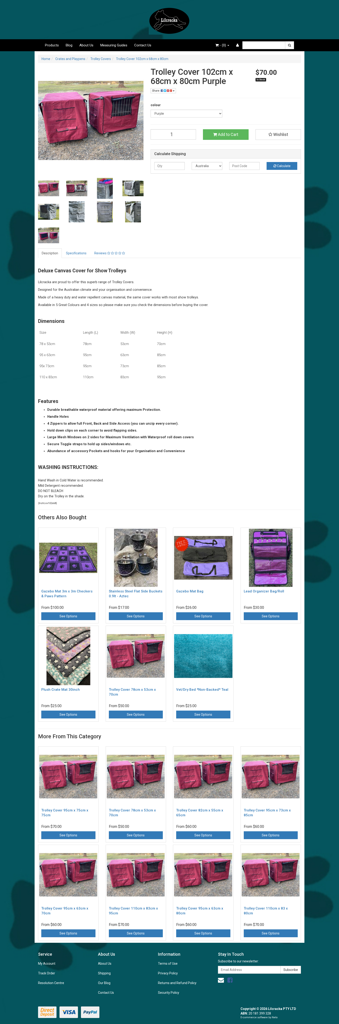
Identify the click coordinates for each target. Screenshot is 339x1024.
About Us (86, 45)
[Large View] (48, 188)
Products (52, 45)
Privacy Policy (168, 973)
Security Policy (168, 992)
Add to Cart (227, 134)
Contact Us (142, 45)
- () (223, 45)
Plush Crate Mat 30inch (60, 690)
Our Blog (104, 983)
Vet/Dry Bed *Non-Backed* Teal (202, 690)
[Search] (289, 45)
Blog (69, 45)
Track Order (46, 973)
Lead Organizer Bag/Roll (264, 591)
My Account (46, 963)
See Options (68, 616)
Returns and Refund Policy (177, 983)
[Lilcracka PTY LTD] (169, 19)
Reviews (100, 253)
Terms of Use (168, 963)
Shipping (104, 973)
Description (50, 253)
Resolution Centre (51, 983)
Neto (275, 1017)
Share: (156, 90)
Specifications (76, 253)
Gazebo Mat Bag (189, 591)
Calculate (283, 166)
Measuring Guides (113, 45)
